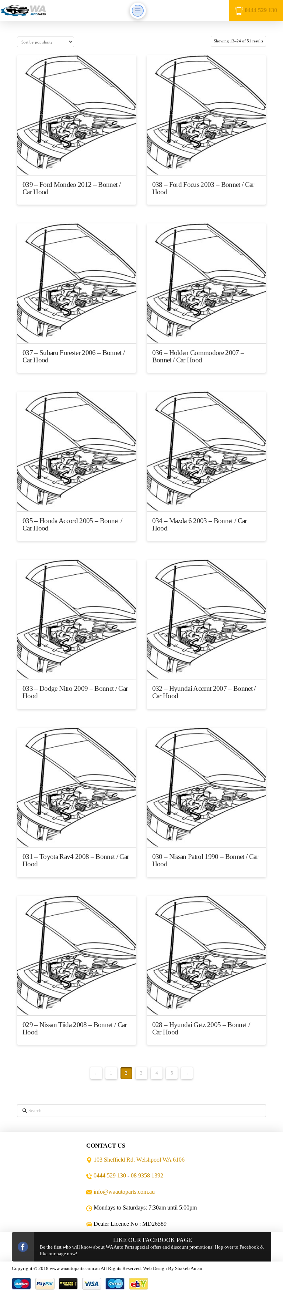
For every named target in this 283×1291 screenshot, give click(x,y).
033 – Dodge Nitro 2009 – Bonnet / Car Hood (74, 692)
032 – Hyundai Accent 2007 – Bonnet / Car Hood (204, 692)
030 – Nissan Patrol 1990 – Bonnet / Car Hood (205, 860)
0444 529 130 (261, 10)
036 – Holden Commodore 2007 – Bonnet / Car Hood (198, 356)
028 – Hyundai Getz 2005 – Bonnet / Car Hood (201, 1028)
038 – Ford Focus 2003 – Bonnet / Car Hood (203, 188)
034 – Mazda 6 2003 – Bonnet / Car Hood (199, 524)
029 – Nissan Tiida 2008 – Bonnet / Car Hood (74, 1028)
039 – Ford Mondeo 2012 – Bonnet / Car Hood (71, 188)
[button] (138, 11)
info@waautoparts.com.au (124, 1192)
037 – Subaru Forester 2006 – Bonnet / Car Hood (73, 356)
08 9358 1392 (147, 1175)
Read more (77, 163)
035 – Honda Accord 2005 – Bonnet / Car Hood (72, 524)
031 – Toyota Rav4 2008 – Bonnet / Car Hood (75, 860)
